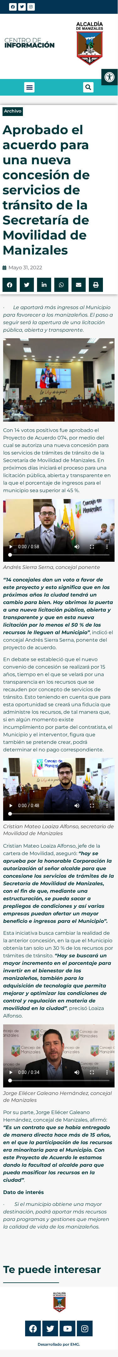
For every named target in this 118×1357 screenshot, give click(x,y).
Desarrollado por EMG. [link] (59, 1344)
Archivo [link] (12, 111)
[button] (29, 87)
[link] (109, 77)
